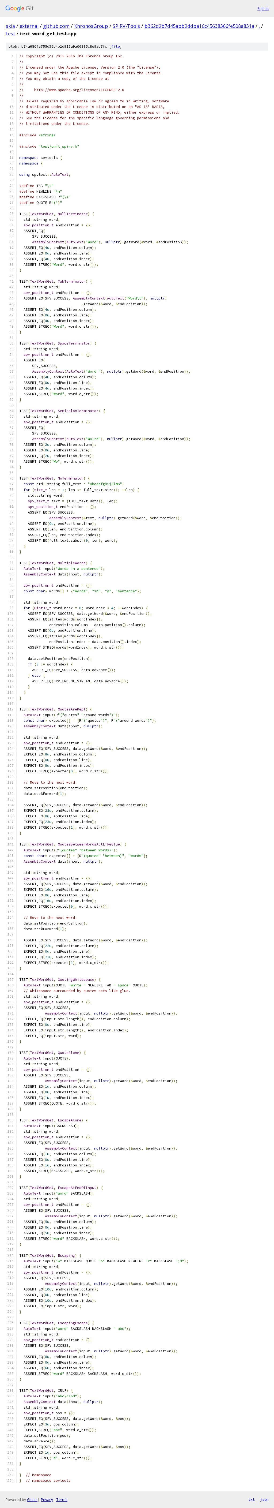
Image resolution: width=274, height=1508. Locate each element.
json (264, 1499)
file (115, 46)
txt (251, 1499)
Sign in (263, 8)
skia (10, 26)
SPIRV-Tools (126, 26)
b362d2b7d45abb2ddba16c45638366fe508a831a (199, 26)
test (10, 33)
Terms (61, 1499)
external (29, 26)
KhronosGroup (91, 26)
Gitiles (32, 1499)
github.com (56, 26)
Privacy (47, 1499)
